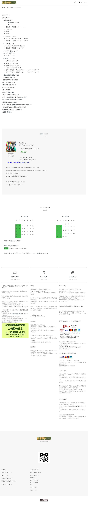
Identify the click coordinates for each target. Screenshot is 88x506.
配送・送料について (7, 472)
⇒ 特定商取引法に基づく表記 (15, 181)
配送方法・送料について (9, 85)
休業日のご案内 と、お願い (12, 241)
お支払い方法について (9, 82)
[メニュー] (85, 2)
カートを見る (33, 487)
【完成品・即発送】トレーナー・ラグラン (17, 40)
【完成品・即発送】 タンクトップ (15, 48)
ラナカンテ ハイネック (12, 63)
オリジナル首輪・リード (10, 51)
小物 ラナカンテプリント (13, 68)
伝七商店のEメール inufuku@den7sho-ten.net (38, 316)
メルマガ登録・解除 (8, 92)
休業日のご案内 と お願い (10, 102)
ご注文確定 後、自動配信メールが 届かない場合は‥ (17, 104)
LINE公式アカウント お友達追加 (12, 109)
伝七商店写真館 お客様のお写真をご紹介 (14, 107)
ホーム (3, 7)
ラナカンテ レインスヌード (13, 65)
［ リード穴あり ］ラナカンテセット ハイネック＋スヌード (22, 72)
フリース (8, 25)
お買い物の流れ (7, 112)
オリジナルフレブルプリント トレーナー (17, 38)
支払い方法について (7, 478)
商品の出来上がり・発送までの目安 (12, 99)
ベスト (7, 31)
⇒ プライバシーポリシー (15, 185)
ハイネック (9, 29)
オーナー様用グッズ (9, 53)
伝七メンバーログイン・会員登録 (34, 482)
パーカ (7, 33)
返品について (5, 475)
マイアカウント (7, 90)
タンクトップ (9, 43)
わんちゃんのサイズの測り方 (11, 94)
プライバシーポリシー (9, 87)
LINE (77, 381)
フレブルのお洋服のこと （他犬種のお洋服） (15, 97)
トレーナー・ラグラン (10, 36)
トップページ (6, 15)
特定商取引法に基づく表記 (10, 80)
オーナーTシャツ (10, 55)
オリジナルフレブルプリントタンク (15, 46)
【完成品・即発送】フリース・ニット (16, 27)
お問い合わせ (33, 490)
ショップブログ (34, 469)
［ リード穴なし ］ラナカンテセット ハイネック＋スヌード (22, 70)
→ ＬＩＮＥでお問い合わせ (38, 291)
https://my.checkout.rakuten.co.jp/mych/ (70, 347)
